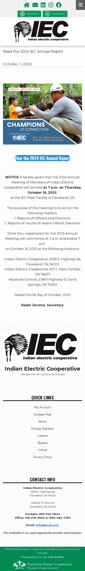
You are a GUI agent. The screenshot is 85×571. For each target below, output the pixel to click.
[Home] (42, 31)
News (42, 421)
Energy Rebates (42, 428)
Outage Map (42, 414)
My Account (42, 407)
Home (42, 450)
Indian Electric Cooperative (42, 369)
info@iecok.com (47, 525)
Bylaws (42, 443)
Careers (42, 436)
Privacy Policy (42, 457)
